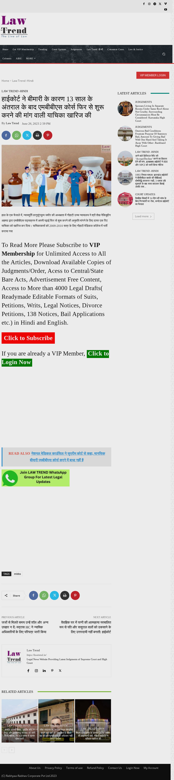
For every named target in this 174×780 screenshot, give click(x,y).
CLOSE (163, 28)
